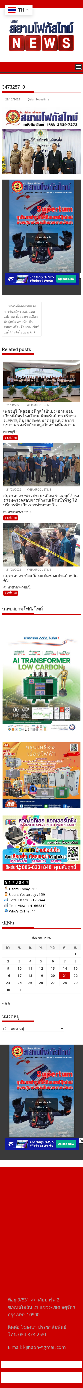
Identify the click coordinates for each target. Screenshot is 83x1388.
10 (20, 968)
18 (30, 975)
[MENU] (78, 67)
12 (41, 968)
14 (65, 968)
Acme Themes (52, 1380)
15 (76, 968)
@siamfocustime (38, 99)
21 (65, 975)
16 (8, 975)
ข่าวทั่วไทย (11, 437)
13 (53, 968)
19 (41, 975)
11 (30, 968)
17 (20, 975)
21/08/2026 (13, 405)
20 (53, 975)
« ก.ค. (6, 1003)
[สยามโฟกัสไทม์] (6, 66)
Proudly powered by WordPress (33, 1374)
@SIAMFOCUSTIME (39, 405)
